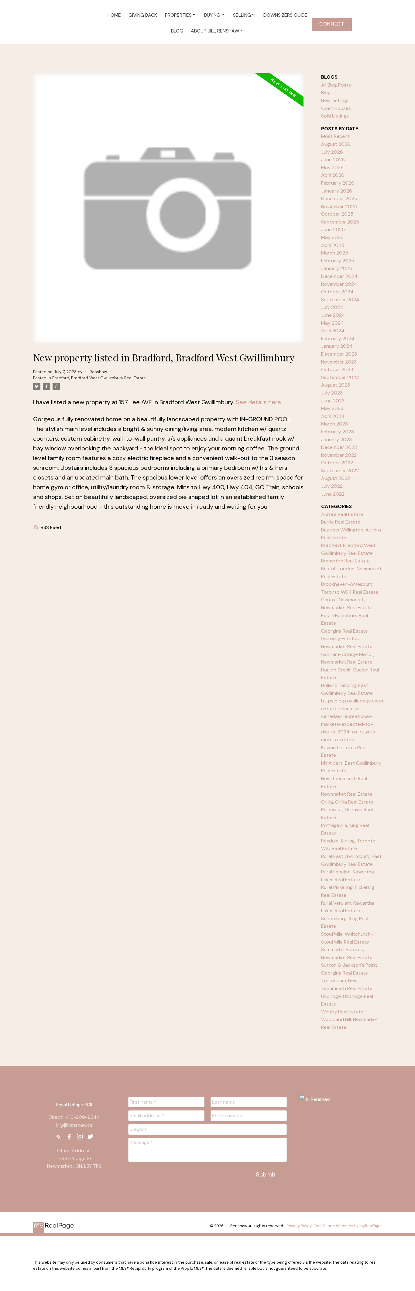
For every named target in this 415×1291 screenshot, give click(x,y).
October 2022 (337, 462)
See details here (258, 402)
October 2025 (337, 214)
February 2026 (337, 183)
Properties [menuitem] (178, 15)
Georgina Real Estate (344, 631)
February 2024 (338, 338)
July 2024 (332, 307)
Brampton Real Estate (345, 561)
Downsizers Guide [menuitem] (285, 15)
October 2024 (337, 292)
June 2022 (333, 494)
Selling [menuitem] (242, 15)
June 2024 (333, 315)
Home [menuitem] (114, 15)
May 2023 (332, 408)
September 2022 (340, 470)
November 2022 (339, 455)
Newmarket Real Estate (346, 794)
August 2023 (335, 385)
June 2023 (333, 401)
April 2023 (332, 416)
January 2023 (336, 439)
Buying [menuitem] (212, 15)
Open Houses (336, 108)
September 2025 (340, 222)
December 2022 (339, 447)
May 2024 (332, 323)
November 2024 (339, 284)
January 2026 (336, 191)
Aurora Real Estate (342, 514)
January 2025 (336, 268)
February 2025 (337, 261)
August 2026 (335, 144)
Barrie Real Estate (340, 522)
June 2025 (333, 229)
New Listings (334, 100)
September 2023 (340, 377)
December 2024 (339, 276)
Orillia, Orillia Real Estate (347, 802)
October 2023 (337, 369)
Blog (326, 92)
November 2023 (339, 362)
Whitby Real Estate (342, 1012)
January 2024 (336, 346)
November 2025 (339, 206)
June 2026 (333, 159)
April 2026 (332, 175)
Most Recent (335, 136)
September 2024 (340, 299)
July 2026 (332, 152)
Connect (332, 24)
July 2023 (332, 393)
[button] (332, 24)
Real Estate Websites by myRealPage (348, 1225)
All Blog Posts (336, 85)
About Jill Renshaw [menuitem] (215, 31)
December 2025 (339, 198)
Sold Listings (335, 116)
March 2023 (334, 424)
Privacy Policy (299, 1225)
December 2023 (339, 354)
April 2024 (333, 330)
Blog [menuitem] (177, 31)
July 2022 (332, 486)
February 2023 (337, 432)
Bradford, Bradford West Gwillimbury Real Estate (99, 378)
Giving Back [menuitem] (143, 15)
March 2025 (334, 253)
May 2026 (332, 167)
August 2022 (335, 478)
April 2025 (332, 245)
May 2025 (332, 237)
